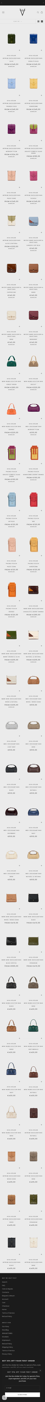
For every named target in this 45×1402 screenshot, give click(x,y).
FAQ (3, 1285)
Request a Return (8, 1296)
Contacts (5, 1292)
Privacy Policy (7, 1354)
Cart (3, 1303)
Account (5, 1299)
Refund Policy (7, 1316)
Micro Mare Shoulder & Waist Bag (33, 243)
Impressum (6, 1340)
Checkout (5, 1306)
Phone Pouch (11, 474)
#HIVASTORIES (7, 1333)
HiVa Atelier (11, 55)
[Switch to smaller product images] (42, 21)
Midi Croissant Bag (33, 428)
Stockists (5, 1337)
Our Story (5, 1326)
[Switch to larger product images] (38, 21)
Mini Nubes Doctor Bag (11, 383)
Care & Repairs (7, 1289)
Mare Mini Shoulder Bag (33, 610)
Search (4, 1282)
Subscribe (22, 1395)
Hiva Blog (5, 1330)
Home (4, 1309)
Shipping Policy (7, 1347)
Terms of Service (8, 1313)
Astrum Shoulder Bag (11, 60)
